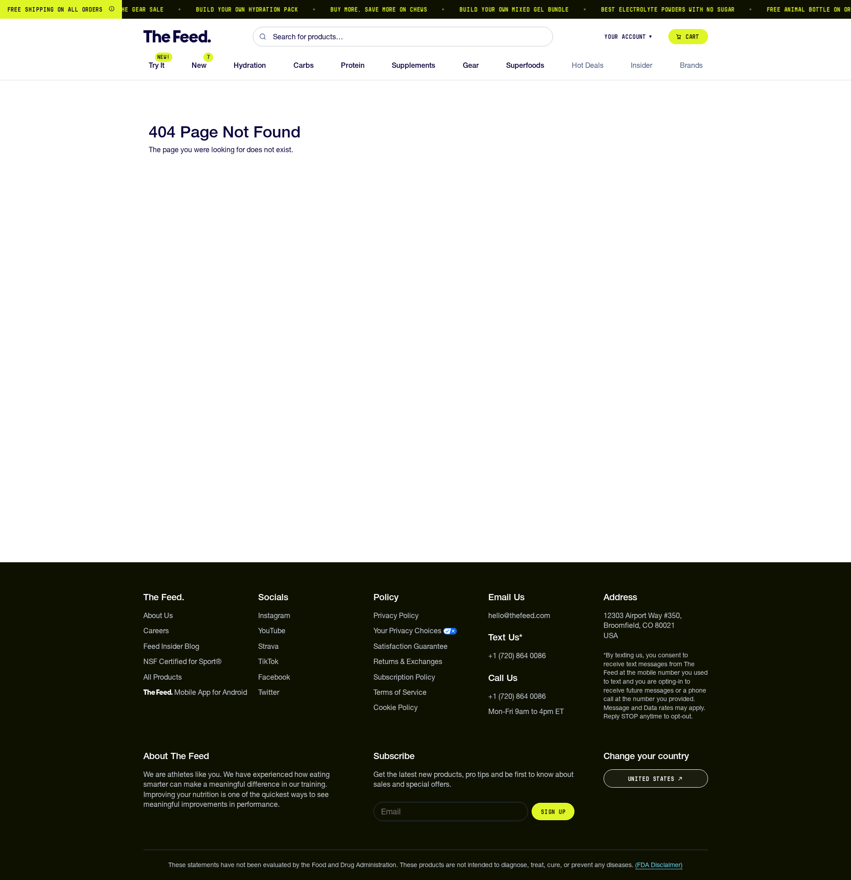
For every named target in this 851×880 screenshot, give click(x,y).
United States (651, 778)
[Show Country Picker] (111, 9)
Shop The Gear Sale (124, 9)
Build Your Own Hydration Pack (239, 9)
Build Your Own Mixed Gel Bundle (506, 9)
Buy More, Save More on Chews (371, 9)
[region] (425, 9)
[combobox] (403, 36)
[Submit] (263, 36)
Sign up (553, 811)
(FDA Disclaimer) (659, 865)
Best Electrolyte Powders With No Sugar (660, 9)
